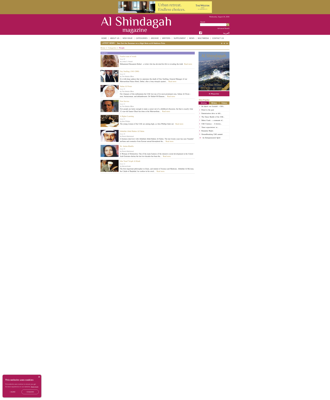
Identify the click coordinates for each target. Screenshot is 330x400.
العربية (226, 33)
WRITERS (166, 38)
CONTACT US (218, 38)
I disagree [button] (30, 392)
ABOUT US (114, 38)
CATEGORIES (141, 38)
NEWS (191, 38)
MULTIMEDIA (203, 38)
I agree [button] (12, 392)
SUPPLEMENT (180, 38)
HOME (104, 38)
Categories (112, 47)
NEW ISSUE (128, 38)
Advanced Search (223, 28)
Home (103, 47)
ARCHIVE (155, 38)
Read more (34, 387)
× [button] (39, 377)
